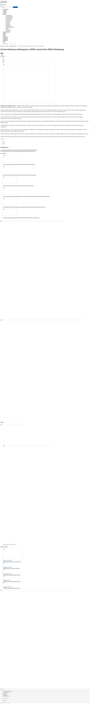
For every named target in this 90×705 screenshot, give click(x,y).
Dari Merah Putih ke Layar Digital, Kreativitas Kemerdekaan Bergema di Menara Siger (19, 175)
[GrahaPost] (3, 4)
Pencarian (15, 7)
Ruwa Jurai (5, 560)
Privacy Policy (6, 692)
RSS (5, 700)
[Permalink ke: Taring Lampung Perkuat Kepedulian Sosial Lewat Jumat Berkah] (5, 572)
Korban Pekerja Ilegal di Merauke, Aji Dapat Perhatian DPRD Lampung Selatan (19, 150)
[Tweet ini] (3, 60)
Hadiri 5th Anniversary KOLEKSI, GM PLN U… (11, 568)
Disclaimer (5, 694)
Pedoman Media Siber (7, 691)
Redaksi (4, 693)
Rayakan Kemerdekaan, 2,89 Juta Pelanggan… (12, 561)
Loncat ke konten (4, 1)
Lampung (5, 580)
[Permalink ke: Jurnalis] (2, 54)
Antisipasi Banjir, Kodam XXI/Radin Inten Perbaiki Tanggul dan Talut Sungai (18, 151)
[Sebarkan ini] (3, 59)
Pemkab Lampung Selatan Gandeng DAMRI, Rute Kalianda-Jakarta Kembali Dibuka (19, 164)
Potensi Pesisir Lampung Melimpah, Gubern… (12, 581)
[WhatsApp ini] (3, 62)
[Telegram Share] (3, 61)
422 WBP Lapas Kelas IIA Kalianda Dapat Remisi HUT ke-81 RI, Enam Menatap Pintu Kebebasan (21, 217)
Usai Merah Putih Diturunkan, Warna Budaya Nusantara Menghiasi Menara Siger (18, 185)
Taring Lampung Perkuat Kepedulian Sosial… (12, 574)
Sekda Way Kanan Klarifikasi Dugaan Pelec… (11, 588)
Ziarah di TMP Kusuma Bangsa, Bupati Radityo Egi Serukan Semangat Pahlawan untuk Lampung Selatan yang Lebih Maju (26, 196)
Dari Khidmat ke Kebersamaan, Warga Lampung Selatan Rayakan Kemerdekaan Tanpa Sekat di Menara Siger (24, 207)
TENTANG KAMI (6, 695)
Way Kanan (5, 586)
